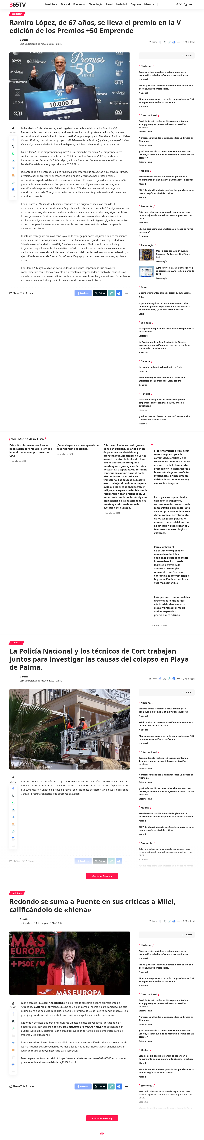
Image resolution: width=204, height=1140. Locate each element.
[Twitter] (180, 4)
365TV (17, 4)
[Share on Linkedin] (13, 160)
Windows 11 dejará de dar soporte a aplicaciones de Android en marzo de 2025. (175, 270)
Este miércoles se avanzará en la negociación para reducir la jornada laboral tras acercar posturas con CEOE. (165, 215)
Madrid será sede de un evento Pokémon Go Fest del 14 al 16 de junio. (173, 254)
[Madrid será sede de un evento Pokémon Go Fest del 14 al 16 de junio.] (146, 254)
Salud (141, 297)
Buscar (189, 55)
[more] (158, 4)
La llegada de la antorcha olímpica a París (160, 367)
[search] (185, 4)
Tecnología (161, 261)
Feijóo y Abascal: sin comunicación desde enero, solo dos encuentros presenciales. (166, 966)
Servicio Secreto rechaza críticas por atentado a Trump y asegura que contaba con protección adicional (163, 124)
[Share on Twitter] (164, 42)
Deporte (143, 371)
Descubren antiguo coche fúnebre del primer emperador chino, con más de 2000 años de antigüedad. (162, 402)
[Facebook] (177, 4)
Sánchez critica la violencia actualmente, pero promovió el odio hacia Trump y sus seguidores (163, 710)
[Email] (13, 175)
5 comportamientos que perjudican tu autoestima (165, 292)
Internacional (145, 131)
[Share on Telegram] (13, 167)
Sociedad (143, 335)
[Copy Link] (169, 42)
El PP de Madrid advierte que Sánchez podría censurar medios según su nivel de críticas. (166, 192)
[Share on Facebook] (160, 42)
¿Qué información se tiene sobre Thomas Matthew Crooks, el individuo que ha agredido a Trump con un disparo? (166, 154)
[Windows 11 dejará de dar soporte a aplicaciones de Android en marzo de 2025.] (146, 271)
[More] (178, 42)
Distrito (24, 39)
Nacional (143, 79)
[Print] (174, 42)
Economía (17, 14)
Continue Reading (102, 875)
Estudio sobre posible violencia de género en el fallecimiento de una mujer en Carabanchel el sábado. (166, 178)
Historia (143, 410)
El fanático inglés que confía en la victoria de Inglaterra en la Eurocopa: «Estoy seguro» (162, 379)
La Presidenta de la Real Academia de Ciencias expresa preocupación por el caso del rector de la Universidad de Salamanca (164, 345)
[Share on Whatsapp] (13, 153)
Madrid (142, 184)
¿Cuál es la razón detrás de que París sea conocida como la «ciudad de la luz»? (164, 418)
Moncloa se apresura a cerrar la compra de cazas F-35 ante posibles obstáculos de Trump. (166, 980)
